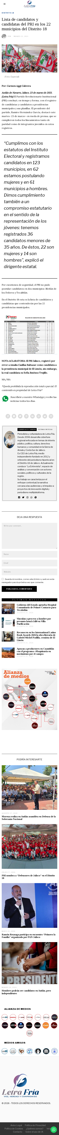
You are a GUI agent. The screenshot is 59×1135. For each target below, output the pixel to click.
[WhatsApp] (31, 497)
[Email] (51, 416)
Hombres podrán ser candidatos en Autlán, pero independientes (26, 992)
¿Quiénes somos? (34, 1128)
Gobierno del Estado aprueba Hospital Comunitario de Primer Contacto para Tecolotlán (36, 607)
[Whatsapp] (38, 416)
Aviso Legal (16, 1125)
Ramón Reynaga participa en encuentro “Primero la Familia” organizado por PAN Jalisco (28, 935)
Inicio (49, 1128)
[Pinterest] (26, 416)
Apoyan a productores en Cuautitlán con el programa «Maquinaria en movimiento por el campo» (35, 651)
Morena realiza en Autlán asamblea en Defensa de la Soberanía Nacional (29, 817)
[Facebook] (8, 416)
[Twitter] (20, 416)
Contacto (17, 1132)
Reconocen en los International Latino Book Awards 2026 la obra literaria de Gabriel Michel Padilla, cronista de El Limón (36, 636)
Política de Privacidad (35, 1125)
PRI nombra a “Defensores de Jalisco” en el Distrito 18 (28, 876)
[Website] (35, 497)
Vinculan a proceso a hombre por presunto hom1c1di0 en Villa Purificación (34, 621)
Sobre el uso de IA (34, 1132)
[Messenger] (14, 416)
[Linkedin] (32, 416)
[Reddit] (45, 416)
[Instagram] (27, 497)
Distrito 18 (8, 13)
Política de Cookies (13, 1128)
